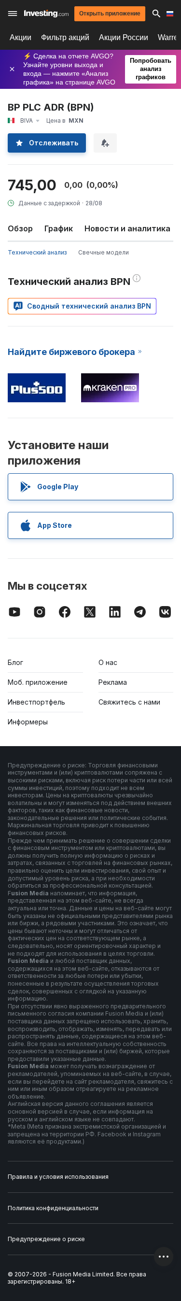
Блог (15, 662)
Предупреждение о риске (46, 1239)
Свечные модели (103, 252)
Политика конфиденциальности (53, 1208)
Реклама (112, 682)
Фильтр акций (65, 37)
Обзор (20, 228)
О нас (107, 662)
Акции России (123, 37)
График (58, 228)
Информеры (28, 722)
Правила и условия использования (58, 1176)
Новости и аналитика (127, 228)
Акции (20, 37)
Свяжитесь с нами (129, 702)
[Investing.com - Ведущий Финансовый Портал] (46, 13)
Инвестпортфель (36, 702)
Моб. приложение (38, 682)
